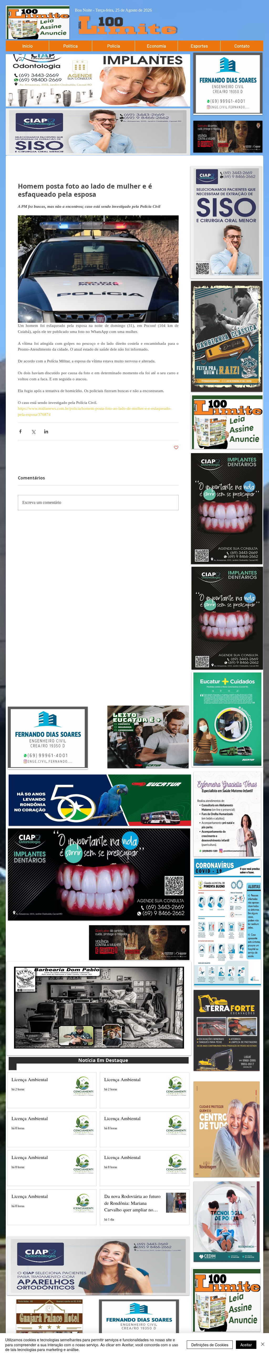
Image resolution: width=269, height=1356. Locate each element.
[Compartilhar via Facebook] (20, 431)
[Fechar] (263, 1344)
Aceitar (246, 1344)
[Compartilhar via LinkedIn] (46, 431)
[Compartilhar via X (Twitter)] (33, 431)
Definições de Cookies (209, 1344)
